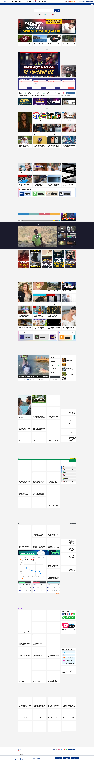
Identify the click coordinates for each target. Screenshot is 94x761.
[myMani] (34, 1)
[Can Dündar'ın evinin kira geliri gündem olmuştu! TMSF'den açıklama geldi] (35, 76)
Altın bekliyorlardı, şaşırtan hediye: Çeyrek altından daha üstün (72, 412)
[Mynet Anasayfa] (5, 1)
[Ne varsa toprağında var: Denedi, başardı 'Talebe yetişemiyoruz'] (39, 712)
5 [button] (32, 379)
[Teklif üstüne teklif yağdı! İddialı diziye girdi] (39, 614)
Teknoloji (42, 753)
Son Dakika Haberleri (33, 753)
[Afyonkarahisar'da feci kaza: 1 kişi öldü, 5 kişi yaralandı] (65, 439)
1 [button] (23, 379)
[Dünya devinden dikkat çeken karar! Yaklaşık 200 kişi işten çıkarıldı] (53, 399)
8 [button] (39, 379)
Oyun (65, 753)
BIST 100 (22, 559)
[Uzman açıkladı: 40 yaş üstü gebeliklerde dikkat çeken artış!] (69, 298)
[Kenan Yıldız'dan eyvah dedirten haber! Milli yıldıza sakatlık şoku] (39, 488)
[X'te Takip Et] (56, 749)
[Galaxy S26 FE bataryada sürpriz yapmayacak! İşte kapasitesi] (40, 128)
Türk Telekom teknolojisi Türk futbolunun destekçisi (53, 730)
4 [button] (30, 379)
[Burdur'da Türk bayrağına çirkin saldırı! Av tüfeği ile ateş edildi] (52, 76)
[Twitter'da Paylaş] (70, 673)
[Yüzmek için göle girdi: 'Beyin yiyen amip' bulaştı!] (51, 76)
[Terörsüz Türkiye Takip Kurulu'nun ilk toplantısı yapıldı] (25, 76)
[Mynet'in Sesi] (40, 101)
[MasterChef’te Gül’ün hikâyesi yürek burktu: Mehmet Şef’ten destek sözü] (20, 76)
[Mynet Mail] (92, 4)
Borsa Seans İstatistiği (56, 753)
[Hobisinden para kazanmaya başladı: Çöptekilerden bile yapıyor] (25, 725)
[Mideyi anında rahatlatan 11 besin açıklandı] (53, 411)
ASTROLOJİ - (56, 100)
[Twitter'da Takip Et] (65, 614)
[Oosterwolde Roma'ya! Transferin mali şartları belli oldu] (24, 76)
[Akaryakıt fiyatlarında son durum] (69, 725)
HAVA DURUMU (43, 4)
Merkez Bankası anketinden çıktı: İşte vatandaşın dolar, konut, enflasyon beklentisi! (72, 556)
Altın (43, 557)
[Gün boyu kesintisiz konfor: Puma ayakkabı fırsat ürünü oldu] (40, 298)
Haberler (31, 755)
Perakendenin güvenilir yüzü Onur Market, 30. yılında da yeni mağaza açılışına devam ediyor (24, 718)
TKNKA (20, 590)
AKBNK (48, 587)
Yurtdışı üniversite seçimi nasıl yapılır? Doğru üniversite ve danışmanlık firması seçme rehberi (53, 719)
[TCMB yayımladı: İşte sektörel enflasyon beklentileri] (24, 423)
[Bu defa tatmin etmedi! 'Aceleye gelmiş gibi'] (24, 405)
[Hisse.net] (25, 101)
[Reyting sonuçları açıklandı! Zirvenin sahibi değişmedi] (25, 310)
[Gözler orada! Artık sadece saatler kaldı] (24, 535)
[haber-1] (23, 258)
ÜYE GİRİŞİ (82, 1)
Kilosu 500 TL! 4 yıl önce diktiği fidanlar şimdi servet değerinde (39, 706)
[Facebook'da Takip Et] (63, 614)
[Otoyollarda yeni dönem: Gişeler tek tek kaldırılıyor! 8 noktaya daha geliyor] (65, 542)
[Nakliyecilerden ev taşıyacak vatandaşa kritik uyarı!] (37, 76)
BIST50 (25, 557)
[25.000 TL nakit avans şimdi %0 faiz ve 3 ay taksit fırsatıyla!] (30, 76)
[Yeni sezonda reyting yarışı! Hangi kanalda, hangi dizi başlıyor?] (53, 675)
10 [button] (43, 379)
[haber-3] (47, 258)
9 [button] (41, 379)
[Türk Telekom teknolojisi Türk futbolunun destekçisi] (54, 725)
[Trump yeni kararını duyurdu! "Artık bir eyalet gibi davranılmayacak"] (21, 76)
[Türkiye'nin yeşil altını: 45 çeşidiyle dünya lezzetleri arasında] (24, 435)
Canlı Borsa (73, 523)
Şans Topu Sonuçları (69, 660)
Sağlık (42, 755)
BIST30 (30, 557)
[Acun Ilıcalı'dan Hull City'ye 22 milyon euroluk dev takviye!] (53, 476)
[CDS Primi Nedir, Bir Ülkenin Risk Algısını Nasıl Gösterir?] (69, 286)
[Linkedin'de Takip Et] (69, 614)
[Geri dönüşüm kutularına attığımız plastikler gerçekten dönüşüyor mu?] (39, 399)
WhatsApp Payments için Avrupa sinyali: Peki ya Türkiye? (25, 706)
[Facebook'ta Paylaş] (67, 673)
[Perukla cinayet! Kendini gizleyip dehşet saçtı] (49, 76)
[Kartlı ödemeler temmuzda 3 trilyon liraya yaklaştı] (69, 712)
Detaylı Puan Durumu (72, 483)
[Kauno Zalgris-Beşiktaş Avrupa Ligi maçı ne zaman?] (54, 115)
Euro (39, 557)
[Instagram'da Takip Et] (67, 614)
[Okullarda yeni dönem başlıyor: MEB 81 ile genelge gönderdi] (42, 76)
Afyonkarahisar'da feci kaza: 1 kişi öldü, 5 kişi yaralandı (72, 439)
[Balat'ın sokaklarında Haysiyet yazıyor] (39, 725)
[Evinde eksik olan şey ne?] (40, 167)
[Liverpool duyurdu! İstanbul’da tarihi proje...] (53, 464)
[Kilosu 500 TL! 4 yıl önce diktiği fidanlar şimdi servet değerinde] (39, 700)
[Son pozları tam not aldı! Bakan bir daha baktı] (69, 316)
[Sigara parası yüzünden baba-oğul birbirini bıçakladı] (59, 76)
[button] (1, 1)
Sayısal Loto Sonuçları (70, 654)
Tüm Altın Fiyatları (54, 376)
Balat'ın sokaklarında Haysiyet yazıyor (39, 730)
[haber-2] (35, 258)
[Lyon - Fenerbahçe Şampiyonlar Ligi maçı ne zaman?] (40, 115)
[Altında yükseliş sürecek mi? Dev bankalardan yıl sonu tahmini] (65, 562)
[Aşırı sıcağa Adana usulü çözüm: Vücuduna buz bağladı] (54, 128)
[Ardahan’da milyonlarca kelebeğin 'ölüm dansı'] (54, 310)
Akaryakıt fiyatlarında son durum (69, 730)
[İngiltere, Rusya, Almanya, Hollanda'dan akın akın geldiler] (39, 435)
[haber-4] (58, 258)
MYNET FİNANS (24, 95)
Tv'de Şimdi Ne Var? (65, 631)
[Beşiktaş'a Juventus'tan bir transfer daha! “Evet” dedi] (38, 76)
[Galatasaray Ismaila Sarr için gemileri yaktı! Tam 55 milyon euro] (39, 476)
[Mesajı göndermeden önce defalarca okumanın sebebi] (25, 167)
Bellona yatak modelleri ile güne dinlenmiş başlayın (54, 706)
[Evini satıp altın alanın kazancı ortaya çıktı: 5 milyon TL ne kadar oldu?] (53, 560)
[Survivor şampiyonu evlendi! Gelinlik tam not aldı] (39, 650)
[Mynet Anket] (74, 1)
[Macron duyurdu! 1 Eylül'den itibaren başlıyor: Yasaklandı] (23, 76)
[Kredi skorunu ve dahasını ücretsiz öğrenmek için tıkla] (40, 76)
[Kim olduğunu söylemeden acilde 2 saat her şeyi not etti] (31, 76)
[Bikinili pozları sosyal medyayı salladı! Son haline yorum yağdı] (53, 644)
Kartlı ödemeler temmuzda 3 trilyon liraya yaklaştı (68, 718)
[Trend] (66, 1)
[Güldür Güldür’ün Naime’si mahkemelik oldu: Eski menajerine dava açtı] (27, 76)
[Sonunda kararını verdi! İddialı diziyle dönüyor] (24, 669)
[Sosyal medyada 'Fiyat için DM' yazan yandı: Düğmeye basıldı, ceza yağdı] (44, 76)
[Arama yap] (77, 1)
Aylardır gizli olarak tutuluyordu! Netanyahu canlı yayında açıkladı (16, 4)
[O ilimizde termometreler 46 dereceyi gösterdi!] (65, 419)
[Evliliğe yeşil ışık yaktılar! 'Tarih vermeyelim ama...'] (39, 638)
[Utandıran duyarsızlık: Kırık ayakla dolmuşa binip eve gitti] (65, 425)
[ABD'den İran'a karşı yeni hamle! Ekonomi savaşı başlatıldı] (18, 76)
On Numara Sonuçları (70, 663)
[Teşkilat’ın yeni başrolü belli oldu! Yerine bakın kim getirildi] (53, 429)
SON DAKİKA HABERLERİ (5, 4)
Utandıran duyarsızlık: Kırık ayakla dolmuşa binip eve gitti (72, 425)
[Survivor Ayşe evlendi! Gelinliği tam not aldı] (25, 122)
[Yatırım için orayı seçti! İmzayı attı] (53, 614)
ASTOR (48, 590)
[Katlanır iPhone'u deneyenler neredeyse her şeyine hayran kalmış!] (54, 298)
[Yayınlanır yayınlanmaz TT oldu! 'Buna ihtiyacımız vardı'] (24, 638)
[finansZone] (68, 217)
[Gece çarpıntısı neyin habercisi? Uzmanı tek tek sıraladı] (40, 179)
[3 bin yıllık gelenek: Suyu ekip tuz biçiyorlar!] (69, 173)
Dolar (34, 557)
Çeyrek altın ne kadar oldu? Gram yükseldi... (72, 569)
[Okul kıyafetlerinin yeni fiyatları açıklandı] (25, 179)
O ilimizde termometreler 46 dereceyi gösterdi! (71, 418)
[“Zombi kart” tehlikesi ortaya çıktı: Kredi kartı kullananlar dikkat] (39, 64)
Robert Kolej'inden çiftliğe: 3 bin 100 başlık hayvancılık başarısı (71, 550)
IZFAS (34, 590)
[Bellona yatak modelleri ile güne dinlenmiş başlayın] (54, 700)
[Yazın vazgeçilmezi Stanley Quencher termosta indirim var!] (39, 411)
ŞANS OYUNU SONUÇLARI (67, 649)
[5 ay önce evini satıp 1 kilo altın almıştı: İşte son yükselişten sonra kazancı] (39, 541)
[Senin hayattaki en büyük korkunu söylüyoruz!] (69, 115)
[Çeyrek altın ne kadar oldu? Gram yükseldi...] (40, 286)
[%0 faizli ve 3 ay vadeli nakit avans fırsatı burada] (69, 128)
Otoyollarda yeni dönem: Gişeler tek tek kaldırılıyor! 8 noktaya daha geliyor (72, 543)
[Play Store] (21, 754)
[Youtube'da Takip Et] (72, 614)
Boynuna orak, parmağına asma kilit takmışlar (72, 432)
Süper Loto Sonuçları (69, 657)
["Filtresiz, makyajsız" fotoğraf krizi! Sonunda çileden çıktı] (24, 620)
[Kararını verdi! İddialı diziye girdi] (25, 292)
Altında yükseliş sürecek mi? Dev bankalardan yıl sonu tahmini (72, 562)
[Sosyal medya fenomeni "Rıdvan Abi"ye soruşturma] (47, 26)
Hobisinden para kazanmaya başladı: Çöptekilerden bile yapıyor (24, 731)
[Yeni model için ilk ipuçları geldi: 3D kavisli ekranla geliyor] (54, 322)
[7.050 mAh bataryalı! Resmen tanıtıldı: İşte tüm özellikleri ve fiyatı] (54, 179)
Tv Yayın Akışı (64, 629)
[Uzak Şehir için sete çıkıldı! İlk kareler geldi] (39, 626)
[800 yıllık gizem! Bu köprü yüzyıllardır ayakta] (54, 286)
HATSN (20, 587)
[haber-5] (70, 258)
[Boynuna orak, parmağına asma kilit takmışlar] (65, 432)
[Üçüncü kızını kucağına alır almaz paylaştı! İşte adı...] (39, 675)
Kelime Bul (65, 755)
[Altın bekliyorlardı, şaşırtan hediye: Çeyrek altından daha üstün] (65, 412)
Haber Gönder (72, 749)
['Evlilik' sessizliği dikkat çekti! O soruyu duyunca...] (53, 663)
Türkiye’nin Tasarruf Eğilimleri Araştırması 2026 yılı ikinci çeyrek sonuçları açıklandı (69, 706)
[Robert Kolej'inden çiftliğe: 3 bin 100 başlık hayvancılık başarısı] (55, 76)
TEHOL (34, 587)
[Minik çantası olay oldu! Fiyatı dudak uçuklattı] (24, 650)
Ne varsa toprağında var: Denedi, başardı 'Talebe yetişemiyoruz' (39, 718)
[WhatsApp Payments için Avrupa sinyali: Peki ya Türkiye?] (25, 700)
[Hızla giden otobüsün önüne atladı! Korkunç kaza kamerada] (56, 76)
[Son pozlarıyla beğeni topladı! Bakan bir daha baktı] (53, 626)
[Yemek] (70, 1)
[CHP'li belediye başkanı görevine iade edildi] (58, 76)
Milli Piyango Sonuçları (70, 652)
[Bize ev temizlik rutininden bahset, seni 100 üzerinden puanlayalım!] (40, 310)
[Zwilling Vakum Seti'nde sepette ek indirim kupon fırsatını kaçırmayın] (40, 322)
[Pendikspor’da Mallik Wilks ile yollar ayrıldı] (53, 495)
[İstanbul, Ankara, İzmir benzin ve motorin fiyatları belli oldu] (39, 423)
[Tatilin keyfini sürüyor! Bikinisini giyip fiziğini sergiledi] (39, 663)
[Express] (72, 1)
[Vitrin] (68, 1)
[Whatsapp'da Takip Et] (74, 614)
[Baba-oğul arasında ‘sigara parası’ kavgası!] (25, 322)
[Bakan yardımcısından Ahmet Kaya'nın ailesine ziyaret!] (54, 167)
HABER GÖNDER (85, 4)
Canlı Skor (73, 458)
